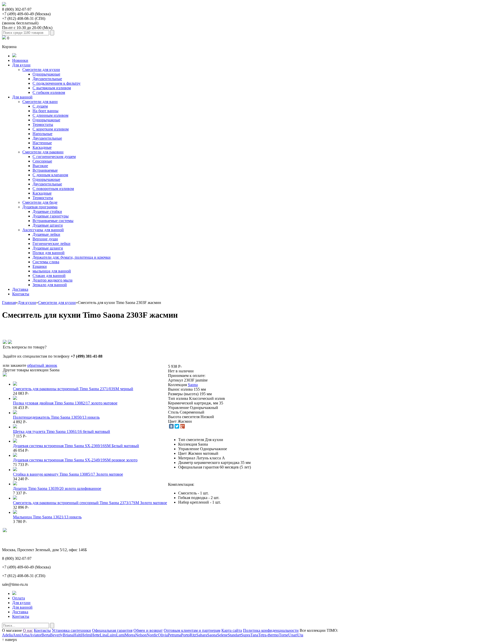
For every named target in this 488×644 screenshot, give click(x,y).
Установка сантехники (71, 630)
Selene (222, 635)
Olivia (163, 635)
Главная (9, 302)
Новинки (20, 60)
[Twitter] (177, 426)
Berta (45, 635)
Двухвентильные (47, 79)
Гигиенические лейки (51, 243)
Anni (17, 635)
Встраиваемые (45, 170)
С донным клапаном (50, 175)
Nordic (152, 635)
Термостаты (43, 124)
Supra (245, 635)
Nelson (141, 635)
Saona (193, 385)
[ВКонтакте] (171, 426)
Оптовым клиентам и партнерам (192, 630)
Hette (95, 635)
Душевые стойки (47, 211)
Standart (234, 635)
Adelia (7, 635)
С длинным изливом (50, 115)
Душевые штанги (48, 225)
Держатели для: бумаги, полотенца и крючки (72, 257)
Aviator (35, 635)
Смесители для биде (39, 202)
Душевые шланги (48, 248)
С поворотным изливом (53, 188)
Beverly (56, 635)
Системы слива (46, 262)
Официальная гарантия (112, 630)
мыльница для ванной (52, 271)
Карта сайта (231, 630)
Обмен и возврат (148, 630)
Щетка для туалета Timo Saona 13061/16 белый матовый (61, 431)
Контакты (20, 294)
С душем (40, 106)
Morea (130, 635)
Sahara (201, 635)
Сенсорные (42, 161)
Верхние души (45, 239)
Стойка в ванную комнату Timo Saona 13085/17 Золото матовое (68, 474)
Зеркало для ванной (50, 285)
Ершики (40, 266)
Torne (283, 635)
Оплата (18, 598)
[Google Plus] (182, 426)
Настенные (42, 143)
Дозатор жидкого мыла (52, 280)
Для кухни (21, 65)
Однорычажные (46, 74)
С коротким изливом (51, 129)
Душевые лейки (46, 234)
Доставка (20, 289)
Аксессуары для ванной (43, 230)
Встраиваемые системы (53, 220)
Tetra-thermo (268, 635)
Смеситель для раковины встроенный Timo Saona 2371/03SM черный (73, 389)
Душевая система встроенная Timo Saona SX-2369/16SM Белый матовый (76, 446)
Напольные (42, 133)
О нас (28, 630)
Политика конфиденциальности (271, 630)
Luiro (111, 635)
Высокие (40, 166)
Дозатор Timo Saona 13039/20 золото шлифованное (57, 488)
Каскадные (42, 147)
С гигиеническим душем (54, 156)
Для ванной (22, 97)
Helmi (86, 635)
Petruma (174, 635)
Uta (300, 635)
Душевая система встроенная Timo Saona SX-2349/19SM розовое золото (75, 460)
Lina (103, 635)
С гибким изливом (49, 92)
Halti (77, 635)
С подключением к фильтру (57, 83)
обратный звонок (42, 365)
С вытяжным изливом (52, 88)
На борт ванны (45, 111)
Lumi (120, 635)
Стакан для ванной (49, 275)
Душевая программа (39, 207)
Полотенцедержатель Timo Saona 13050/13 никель (56, 417)
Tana (254, 635)
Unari (292, 635)
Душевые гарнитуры (51, 216)
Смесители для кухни (41, 69)
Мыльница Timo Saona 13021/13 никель (47, 517)
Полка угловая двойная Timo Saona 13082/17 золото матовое (65, 403)
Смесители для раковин (43, 152)
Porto (185, 635)
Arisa (25, 635)
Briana (68, 635)
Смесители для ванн (40, 101)
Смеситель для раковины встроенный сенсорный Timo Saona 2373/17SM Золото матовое (90, 503)
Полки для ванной (49, 253)
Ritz (193, 635)
